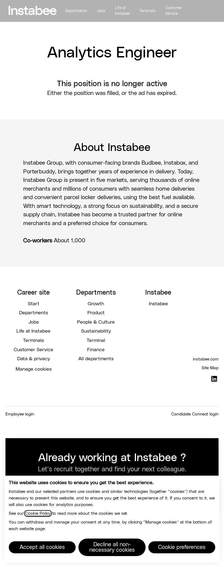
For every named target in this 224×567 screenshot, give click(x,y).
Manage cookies (34, 369)
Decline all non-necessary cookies (112, 547)
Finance (96, 349)
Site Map (210, 368)
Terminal (96, 340)
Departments (76, 11)
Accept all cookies (42, 547)
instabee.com (206, 359)
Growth (96, 303)
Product (96, 312)
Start (51, 11)
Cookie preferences (181, 547)
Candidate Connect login (195, 414)
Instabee (158, 303)
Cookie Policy (38, 513)
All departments (96, 358)
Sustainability (96, 331)
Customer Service (173, 11)
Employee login (19, 414)
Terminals (147, 11)
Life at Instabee (122, 11)
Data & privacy (33, 358)
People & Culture (96, 322)
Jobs (101, 11)
